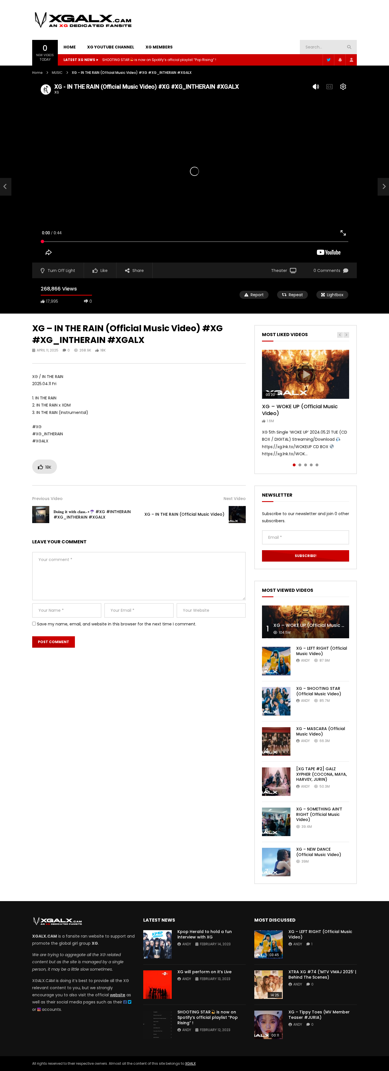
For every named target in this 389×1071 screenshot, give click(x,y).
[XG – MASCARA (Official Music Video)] (276, 741)
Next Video (235, 498)
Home (37, 72)
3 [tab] (305, 465)
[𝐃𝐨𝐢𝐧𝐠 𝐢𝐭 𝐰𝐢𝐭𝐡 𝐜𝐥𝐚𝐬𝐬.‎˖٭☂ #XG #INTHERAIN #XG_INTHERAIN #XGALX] (5, 187)
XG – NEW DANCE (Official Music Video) (318, 851)
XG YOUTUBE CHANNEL (110, 47)
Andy (305, 660)
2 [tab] (299, 465)
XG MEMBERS (159, 47)
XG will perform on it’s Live (204, 972)
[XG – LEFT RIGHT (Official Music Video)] (276, 661)
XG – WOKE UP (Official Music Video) (300, 410)
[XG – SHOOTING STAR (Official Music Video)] (276, 701)
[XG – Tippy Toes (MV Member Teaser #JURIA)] (268, 1025)
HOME (70, 47)
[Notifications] (339, 60)
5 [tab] (317, 465)
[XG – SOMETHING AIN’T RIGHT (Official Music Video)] (276, 822)
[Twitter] (328, 60)
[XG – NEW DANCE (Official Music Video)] (276, 862)
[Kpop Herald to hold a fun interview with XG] (157, 944)
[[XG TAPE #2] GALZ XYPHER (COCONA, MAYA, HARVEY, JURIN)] (276, 781)
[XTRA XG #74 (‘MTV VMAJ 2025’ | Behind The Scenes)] (268, 984)
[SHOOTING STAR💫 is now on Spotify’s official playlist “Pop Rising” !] (157, 1025)
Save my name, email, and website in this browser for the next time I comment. (116, 624)
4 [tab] (311, 465)
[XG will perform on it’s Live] (157, 984)
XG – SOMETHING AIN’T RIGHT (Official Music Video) (319, 814)
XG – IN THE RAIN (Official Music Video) (184, 514)
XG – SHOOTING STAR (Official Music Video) (318, 691)
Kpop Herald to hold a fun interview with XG (204, 934)
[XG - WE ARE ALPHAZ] (83, 20)
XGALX (190, 1063)
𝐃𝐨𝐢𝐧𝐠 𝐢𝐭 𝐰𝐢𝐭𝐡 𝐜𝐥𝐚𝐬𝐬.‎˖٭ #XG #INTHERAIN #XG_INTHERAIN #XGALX (92, 514)
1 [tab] (294, 465)
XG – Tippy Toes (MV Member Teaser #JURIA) (319, 1014)
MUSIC (57, 72)
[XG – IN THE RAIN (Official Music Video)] (237, 514)
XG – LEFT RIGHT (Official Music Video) (321, 651)
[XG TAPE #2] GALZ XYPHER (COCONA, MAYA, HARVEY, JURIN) (321, 774)
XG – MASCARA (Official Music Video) (320, 731)
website (117, 995)
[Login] (351, 60)
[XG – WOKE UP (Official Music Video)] (305, 621)
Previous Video (47, 498)
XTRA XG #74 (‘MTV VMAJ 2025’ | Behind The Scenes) (322, 974)
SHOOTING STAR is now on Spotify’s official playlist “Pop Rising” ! (159, 59)
